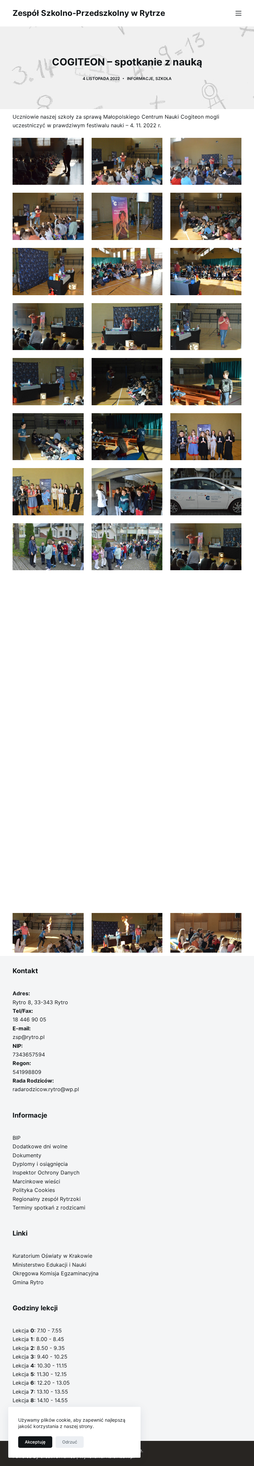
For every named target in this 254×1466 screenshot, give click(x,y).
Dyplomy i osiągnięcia (40, 1164)
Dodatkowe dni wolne (40, 1146)
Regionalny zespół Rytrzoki (47, 1199)
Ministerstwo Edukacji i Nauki (49, 1264)
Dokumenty (27, 1155)
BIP (17, 1137)
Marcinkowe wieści (36, 1181)
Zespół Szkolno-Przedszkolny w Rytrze (89, 13)
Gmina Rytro (28, 1282)
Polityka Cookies (34, 1190)
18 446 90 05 (29, 1019)
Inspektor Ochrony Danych (46, 1172)
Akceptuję (35, 1442)
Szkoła (163, 78)
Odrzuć (69, 1442)
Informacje (140, 78)
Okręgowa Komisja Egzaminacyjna (56, 1273)
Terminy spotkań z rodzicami (49, 1207)
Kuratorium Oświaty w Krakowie (52, 1255)
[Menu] (238, 13)
